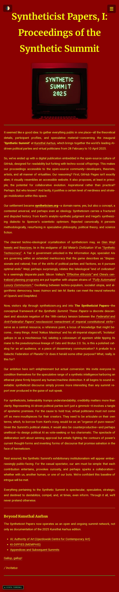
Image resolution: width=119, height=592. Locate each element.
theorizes (26, 247)
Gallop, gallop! (13, 558)
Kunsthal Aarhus (44, 143)
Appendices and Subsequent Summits (34, 550)
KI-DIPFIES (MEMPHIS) (25, 544)
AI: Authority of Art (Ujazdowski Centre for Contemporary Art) (50, 539)
